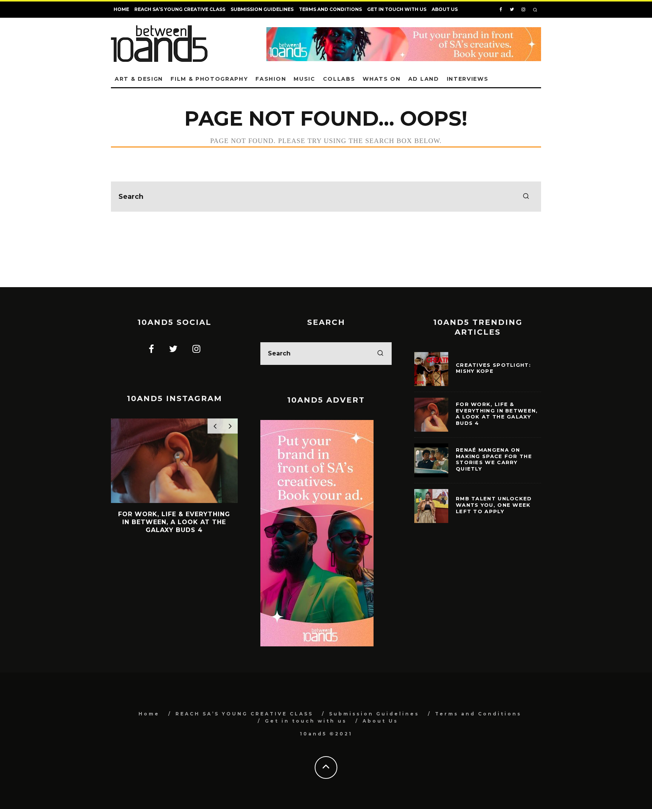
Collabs (339, 78)
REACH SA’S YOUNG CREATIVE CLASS (179, 9)
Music (304, 78)
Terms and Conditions (330, 9)
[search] (526, 196)
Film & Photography (209, 78)
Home (121, 9)
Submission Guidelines (262, 9)
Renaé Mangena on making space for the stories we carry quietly (494, 459)
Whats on (381, 78)
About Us (445, 9)
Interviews (468, 78)
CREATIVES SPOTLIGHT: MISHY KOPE (493, 368)
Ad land (423, 78)
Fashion (270, 78)
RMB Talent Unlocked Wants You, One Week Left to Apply (494, 504)
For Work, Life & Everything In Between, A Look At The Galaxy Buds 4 (497, 413)
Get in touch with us (396, 9)
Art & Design (139, 78)
